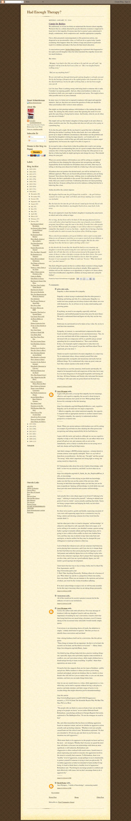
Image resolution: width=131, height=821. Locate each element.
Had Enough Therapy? (44, 11)
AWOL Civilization (32, 488)
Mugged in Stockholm (37, 292)
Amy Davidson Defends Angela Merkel (38, 354)
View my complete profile (34, 129)
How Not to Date (36, 305)
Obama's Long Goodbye (38, 348)
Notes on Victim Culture (38, 419)
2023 (31, 174)
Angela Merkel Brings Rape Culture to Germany (37, 399)
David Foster (61, 782)
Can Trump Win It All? (37, 316)
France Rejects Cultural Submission (37, 260)
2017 (31, 189)
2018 (31, 186)
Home (77, 797)
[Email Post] (77, 278)
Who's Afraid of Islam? (38, 359)
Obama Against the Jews (38, 323)
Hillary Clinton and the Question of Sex (37, 273)
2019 (31, 184)
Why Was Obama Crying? (38, 375)
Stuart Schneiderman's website (36, 510)
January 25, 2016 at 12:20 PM (64, 386)
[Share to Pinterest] (93, 279)
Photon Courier (31, 504)
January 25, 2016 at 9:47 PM (64, 778)
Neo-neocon (30, 502)
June (32, 209)
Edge (28, 494)
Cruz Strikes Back (36, 335)
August (33, 204)
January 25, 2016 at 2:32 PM (64, 591)
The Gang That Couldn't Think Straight (38, 286)
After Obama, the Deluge (38, 421)
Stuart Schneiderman (35, 122)
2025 (31, 169)
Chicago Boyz (31, 490)
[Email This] (81, 279)
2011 (31, 434)
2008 (31, 441)
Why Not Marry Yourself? (38, 252)
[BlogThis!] (84, 279)
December (34, 194)
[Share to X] (87, 279)
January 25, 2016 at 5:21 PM (64, 603)
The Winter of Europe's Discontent (38, 264)
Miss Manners (31, 500)
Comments (33, 141)
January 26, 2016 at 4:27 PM (64, 788)
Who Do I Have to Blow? (38, 350)
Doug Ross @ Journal (33, 492)
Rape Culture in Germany (38, 386)
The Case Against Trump (38, 341)
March (33, 216)
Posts (31, 137)
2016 (31, 191)
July (32, 206)
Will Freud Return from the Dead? (38, 371)
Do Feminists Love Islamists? (36, 255)
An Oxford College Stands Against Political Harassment (38, 230)
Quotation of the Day (37, 406)
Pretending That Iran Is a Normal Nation (38, 313)
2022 (31, 176)
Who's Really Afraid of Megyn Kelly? (37, 240)
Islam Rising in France (37, 278)
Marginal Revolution (33, 498)
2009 (31, 439)
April (32, 214)
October (33, 199)
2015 (31, 424)
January (33, 221)
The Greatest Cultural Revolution (37, 225)
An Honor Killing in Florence (37, 320)
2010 (31, 436)
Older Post (100, 797)
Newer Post (53, 797)
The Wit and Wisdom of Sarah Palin (38, 302)
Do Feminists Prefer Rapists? (36, 236)
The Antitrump (35, 299)
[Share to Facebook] (90, 279)
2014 (31, 426)
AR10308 (30, 486)
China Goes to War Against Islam (36, 413)
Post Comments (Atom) (66, 802)
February (34, 219)
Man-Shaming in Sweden (38, 357)
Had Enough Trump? (37, 290)
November (34, 196)
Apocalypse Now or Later (38, 417)
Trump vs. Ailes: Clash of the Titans (38, 268)
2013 (31, 429)
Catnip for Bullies (36, 276)
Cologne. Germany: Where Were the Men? (38, 383)
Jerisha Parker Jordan (73, 49)
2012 (31, 431)
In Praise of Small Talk (37, 332)
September (34, 201)
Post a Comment (55, 793)
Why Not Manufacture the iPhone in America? (38, 295)
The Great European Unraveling (37, 244)
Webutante (30, 512)
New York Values (36, 330)
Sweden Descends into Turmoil (37, 249)
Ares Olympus (62, 391)
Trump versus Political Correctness (37, 389)
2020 (31, 181)
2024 (31, 172)
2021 (31, 179)
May (32, 211)
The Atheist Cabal (36, 403)
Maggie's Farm (31, 496)
